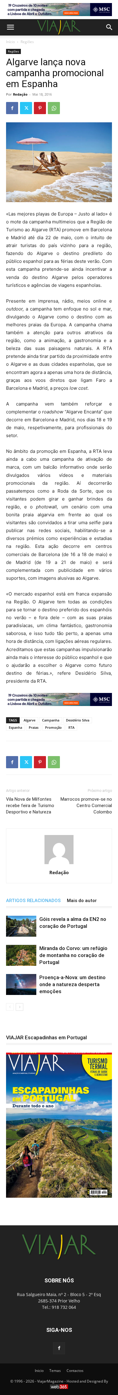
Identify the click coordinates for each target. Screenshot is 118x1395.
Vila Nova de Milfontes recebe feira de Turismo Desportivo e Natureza (30, 805)
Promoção (53, 727)
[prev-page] (10, 1007)
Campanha (50, 720)
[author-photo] (59, 864)
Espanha (15, 727)
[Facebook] (12, 108)
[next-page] (19, 1007)
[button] (10, 27)
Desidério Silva (77, 720)
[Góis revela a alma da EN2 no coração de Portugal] (21, 926)
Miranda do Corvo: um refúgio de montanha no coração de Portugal (73, 955)
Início (10, 41)
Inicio (39, 1370)
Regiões (27, 41)
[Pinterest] (40, 108)
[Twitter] (26, 108)
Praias (33, 727)
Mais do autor (82, 900)
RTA (71, 727)
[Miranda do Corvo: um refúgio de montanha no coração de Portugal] (21, 955)
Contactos (75, 1370)
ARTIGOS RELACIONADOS (33, 900)
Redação (20, 94)
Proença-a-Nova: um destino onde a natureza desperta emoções (72, 984)
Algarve (29, 720)
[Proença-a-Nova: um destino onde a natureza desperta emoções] (21, 984)
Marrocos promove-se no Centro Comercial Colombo (86, 805)
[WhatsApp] (54, 108)
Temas (55, 1370)
